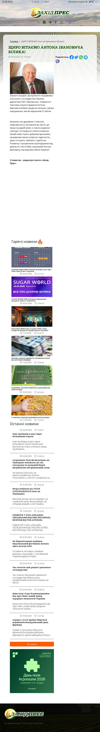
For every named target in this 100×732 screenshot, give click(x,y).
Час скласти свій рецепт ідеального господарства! (31, 568)
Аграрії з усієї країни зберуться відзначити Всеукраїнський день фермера (30, 622)
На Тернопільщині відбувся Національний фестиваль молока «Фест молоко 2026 (30, 543)
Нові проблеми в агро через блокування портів (27, 435)
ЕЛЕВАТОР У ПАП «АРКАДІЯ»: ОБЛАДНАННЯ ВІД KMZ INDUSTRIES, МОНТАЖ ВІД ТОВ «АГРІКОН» (31, 517)
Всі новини (32, 644)
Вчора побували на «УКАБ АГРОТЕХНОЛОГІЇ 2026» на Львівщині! (26, 491)
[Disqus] (32, 202)
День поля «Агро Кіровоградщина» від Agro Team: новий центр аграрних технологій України (30, 596)
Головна (14, 41)
